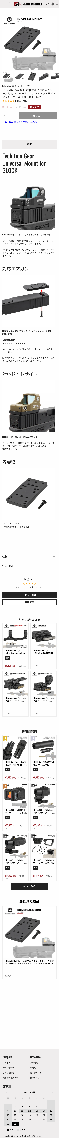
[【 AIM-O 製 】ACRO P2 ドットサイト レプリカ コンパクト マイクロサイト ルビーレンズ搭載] (15, 796)
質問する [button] (29, 602)
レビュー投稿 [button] (29, 595)
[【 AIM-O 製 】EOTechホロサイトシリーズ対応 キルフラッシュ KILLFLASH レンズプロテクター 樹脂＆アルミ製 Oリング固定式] (43, 846)
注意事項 (7, 566)
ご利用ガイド (8, 1062)
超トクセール (35, 1072)
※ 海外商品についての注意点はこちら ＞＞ (21, 121)
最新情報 (34, 1062)
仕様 (4, 556)
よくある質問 (8, 1072)
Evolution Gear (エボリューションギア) (16, 86)
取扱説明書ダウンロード (13, 1077)
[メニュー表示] (4, 4)
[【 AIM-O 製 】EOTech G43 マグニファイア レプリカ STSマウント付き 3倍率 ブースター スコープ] (43, 796)
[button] (9, 4)
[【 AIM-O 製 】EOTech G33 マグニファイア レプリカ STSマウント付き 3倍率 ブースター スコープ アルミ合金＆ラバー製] (15, 846)
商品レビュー (35, 1077)
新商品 (33, 1067)
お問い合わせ (8, 1067)
